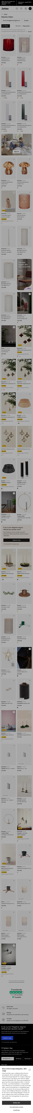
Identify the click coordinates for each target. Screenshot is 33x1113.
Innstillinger (16, 1110)
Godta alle (16, 1103)
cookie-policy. (6, 1098)
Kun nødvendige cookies (16, 1107)
